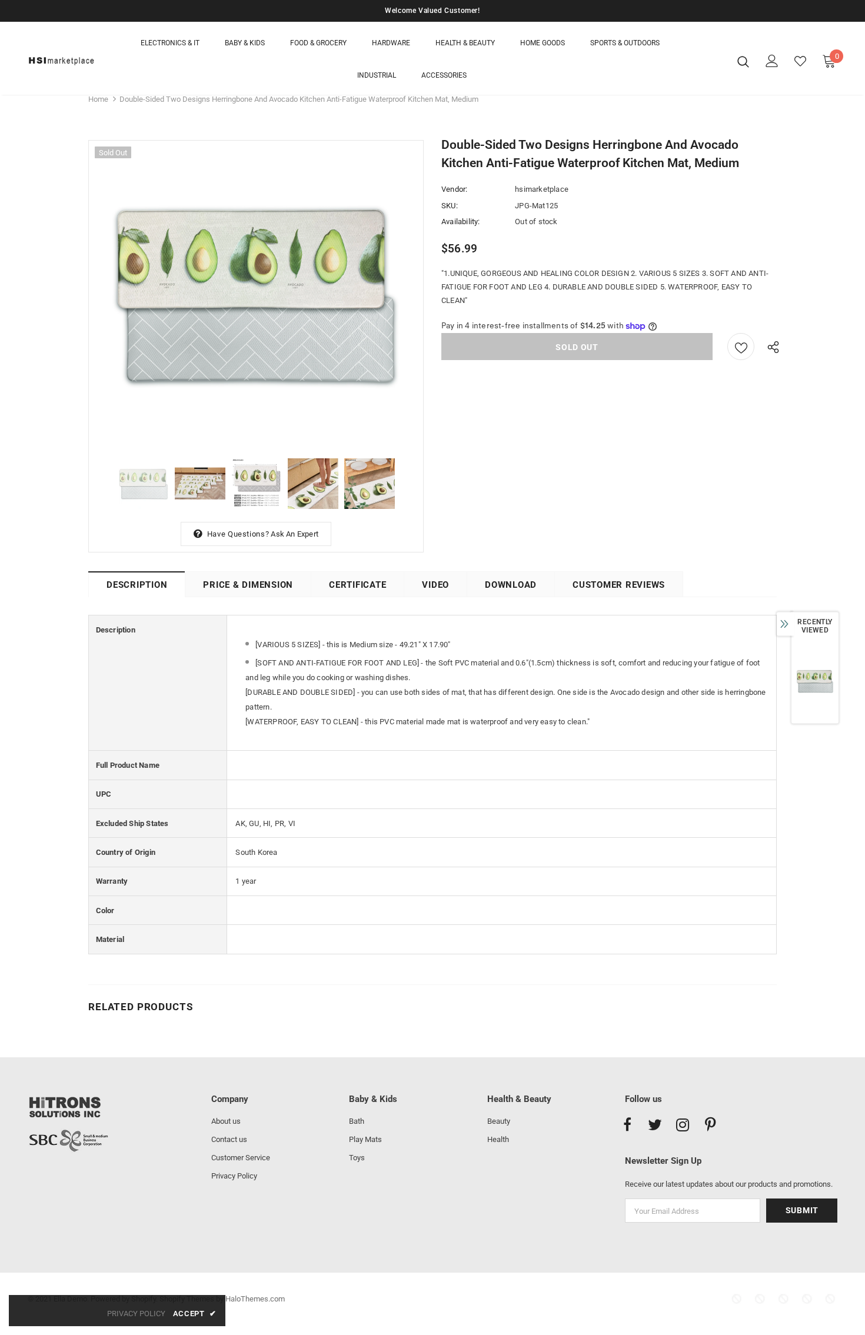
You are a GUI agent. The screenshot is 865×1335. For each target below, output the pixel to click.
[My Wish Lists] (800, 61)
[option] (256, 294)
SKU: (449, 205)
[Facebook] (627, 1125)
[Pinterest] (710, 1125)
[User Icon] (772, 61)
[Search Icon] (743, 61)
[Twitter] (655, 1125)
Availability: (460, 221)
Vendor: (454, 189)
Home (98, 99)
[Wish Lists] (740, 346)
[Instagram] (682, 1125)
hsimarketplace (541, 189)
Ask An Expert (294, 534)
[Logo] (61, 61)
